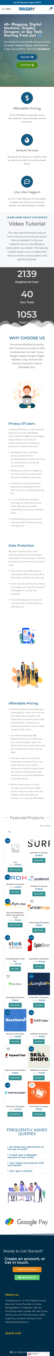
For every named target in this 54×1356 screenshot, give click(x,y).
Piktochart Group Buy (15, 1106)
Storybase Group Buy (15, 997)
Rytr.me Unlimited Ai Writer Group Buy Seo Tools (15, 915)
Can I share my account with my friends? (25, 1164)
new (15, 862)
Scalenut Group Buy (38, 886)
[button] (15, 869)
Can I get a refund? (20, 1171)
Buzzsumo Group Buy (15, 1034)
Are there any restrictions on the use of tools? (25, 1148)
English (35, 1354)
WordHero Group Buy (15, 884)
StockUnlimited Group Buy (15, 960)
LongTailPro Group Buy (38, 997)
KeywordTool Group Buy (15, 1070)
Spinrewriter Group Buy (39, 959)
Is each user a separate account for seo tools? (22, 1156)
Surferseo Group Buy (39, 853)
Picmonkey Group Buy (38, 1106)
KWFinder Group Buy (38, 1034)
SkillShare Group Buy (39, 1070)
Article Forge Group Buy (39, 922)
